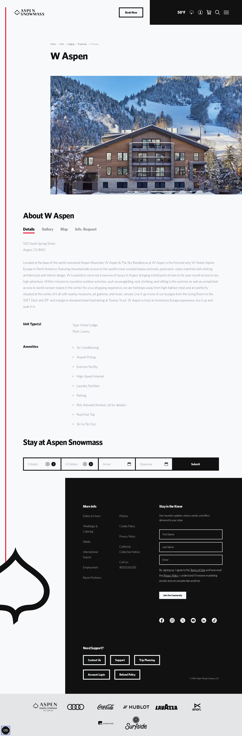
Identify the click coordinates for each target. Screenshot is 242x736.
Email (165, 559)
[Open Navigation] (226, 12)
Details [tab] (29, 229)
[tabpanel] (121, 335)
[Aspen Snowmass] (29, 12)
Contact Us (94, 660)
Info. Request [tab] (86, 229)
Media (87, 541)
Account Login (96, 674)
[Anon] (196, 707)
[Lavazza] (166, 707)
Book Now (131, 12)
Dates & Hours (92, 516)
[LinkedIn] (203, 620)
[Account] (200, 12)
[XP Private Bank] (106, 722)
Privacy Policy (127, 536)
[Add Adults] (53, 464)
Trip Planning (147, 660)
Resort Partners (92, 577)
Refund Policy (127, 674)
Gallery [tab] (47, 229)
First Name (168, 534)
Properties (82, 44)
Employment (90, 567)
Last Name (168, 547)
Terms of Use (197, 570)
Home (53, 44)
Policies (123, 516)
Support (120, 660)
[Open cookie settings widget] (6, 730)
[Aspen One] (45, 707)
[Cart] (209, 12)
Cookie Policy (127, 526)
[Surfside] (136, 722)
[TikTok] (214, 620)
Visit (62, 44)
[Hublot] (136, 707)
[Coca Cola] (105, 707)
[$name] (161, 620)
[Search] (217, 12)
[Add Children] (91, 464)
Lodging (70, 44)
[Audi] (75, 707)
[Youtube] (193, 620)
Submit (195, 464)
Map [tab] (64, 229)
